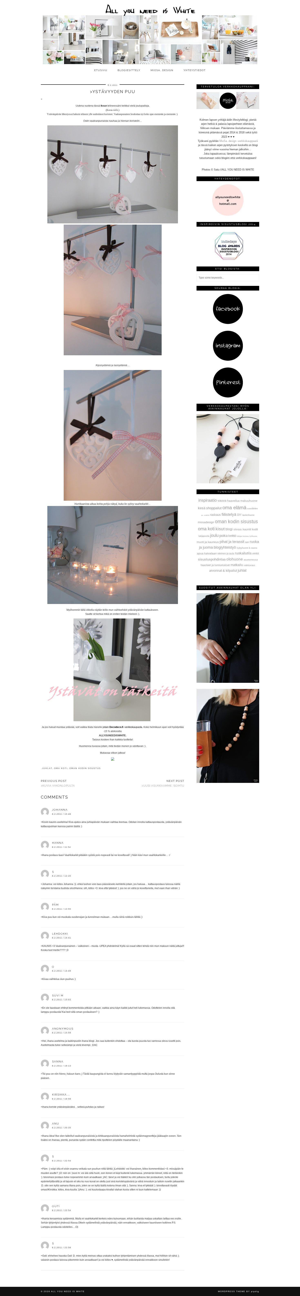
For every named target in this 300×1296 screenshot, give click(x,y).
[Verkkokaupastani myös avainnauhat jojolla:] (228, 482)
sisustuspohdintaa (212, 559)
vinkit (255, 553)
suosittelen (252, 508)
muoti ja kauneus (208, 542)
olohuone (234, 559)
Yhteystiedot (195, 70)
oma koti (61, 768)
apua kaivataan (207, 553)
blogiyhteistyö (225, 547)
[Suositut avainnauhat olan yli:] (228, 681)
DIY (239, 514)
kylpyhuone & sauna (247, 548)
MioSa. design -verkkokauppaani (238, 141)
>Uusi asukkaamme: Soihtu (163, 783)
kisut (220, 528)
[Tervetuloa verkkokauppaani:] (228, 108)
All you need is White (68, 1291)
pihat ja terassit (232, 542)
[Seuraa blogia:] (228, 323)
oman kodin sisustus (85, 768)
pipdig (255, 1291)
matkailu (237, 565)
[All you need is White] (150, 33)
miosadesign (206, 522)
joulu (214, 535)
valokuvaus (249, 565)
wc (202, 515)
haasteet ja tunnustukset (215, 565)
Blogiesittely (129, 70)
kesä (201, 508)
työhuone (253, 536)
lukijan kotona (243, 536)
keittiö (232, 535)
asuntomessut (251, 559)
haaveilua (233, 500)
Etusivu (100, 70)
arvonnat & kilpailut (223, 570)
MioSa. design (162, 70)
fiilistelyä (229, 514)
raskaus (215, 514)
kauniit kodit (250, 529)
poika (223, 536)
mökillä (206, 515)
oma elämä (234, 507)
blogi (229, 529)
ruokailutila (243, 553)
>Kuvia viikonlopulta (58, 783)
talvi (247, 542)
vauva (222, 500)
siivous (237, 529)
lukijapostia (204, 536)
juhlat (47, 768)
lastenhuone (248, 515)
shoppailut (214, 508)
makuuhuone (248, 500)
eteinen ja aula (226, 553)
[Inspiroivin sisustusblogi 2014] (228, 259)
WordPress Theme (231, 1291)
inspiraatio (207, 500)
